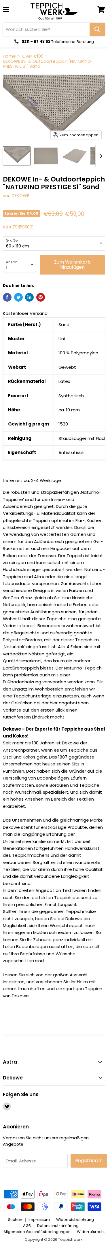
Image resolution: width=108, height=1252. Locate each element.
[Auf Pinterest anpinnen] (40, 297)
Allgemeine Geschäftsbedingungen (37, 1231)
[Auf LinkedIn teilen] (29, 297)
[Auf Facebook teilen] (7, 297)
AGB (27, 1225)
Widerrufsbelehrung (75, 1219)
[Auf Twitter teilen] (18, 297)
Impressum (39, 1219)
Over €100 (32, 56)
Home (9, 56)
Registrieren (89, 1160)
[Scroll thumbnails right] (100, 156)
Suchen (15, 1219)
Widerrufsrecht (91, 1231)
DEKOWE (20, 195)
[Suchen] (97, 29)
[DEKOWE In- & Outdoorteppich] (16, 156)
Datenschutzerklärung (58, 1225)
